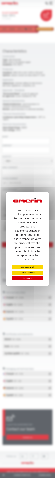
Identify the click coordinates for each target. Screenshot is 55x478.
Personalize (27, 278)
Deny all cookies (27, 273)
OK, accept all (27, 267)
